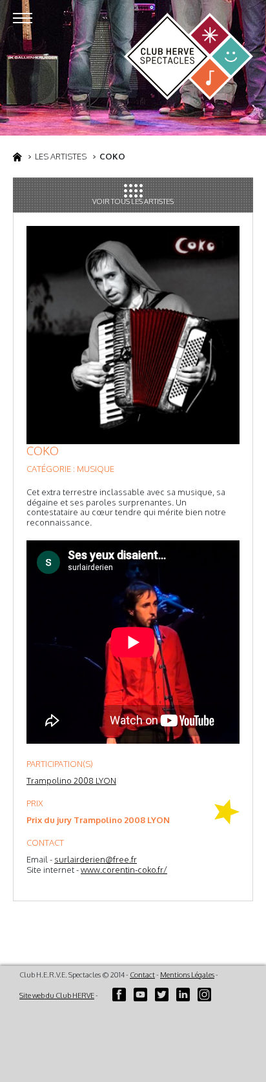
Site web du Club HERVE (56, 995)
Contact (142, 974)
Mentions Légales (187, 974)
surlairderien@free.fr (95, 859)
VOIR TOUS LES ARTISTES (133, 201)
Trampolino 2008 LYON (71, 780)
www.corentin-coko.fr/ (124, 869)
